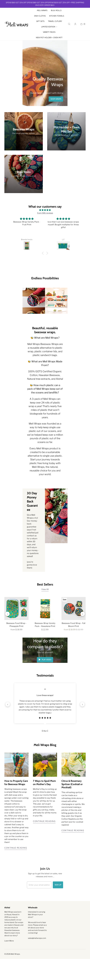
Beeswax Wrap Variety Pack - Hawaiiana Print (45, 624)
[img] (45, 210)
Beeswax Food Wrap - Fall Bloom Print (73, 624)
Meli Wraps (42, 10)
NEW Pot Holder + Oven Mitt (49, 37)
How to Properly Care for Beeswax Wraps (16, 782)
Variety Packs (49, 32)
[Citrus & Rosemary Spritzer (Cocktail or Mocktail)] (73, 765)
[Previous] (7, 614)
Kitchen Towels (56, 16)
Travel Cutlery (55, 21)
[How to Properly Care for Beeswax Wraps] (16, 765)
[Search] (69, 24)
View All (45, 589)
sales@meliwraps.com (37, 938)
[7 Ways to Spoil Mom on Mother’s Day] (45, 765)
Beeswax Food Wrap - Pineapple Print (16, 624)
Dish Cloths (40, 16)
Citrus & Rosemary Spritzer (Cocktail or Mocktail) (72, 784)
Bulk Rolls (56, 10)
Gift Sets (40, 21)
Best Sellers (45, 584)
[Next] (82, 614)
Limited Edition (48, 27)
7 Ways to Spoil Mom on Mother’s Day (44, 782)
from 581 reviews (45, 213)
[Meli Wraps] (16, 24)
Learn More (9, 941)
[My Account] (75, 24)
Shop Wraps (55, 99)
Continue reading (15, 848)
